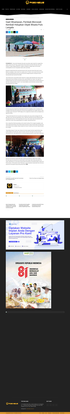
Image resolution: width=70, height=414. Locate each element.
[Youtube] (56, 405)
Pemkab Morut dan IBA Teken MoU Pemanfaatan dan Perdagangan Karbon (14, 179)
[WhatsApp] (12, 32)
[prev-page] (6, 210)
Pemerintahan (11, 19)
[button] (67, 9)
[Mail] (53, 405)
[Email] (14, 32)
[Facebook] (64, 12)
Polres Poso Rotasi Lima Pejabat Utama (36, 178)
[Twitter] (68, 12)
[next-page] (8, 210)
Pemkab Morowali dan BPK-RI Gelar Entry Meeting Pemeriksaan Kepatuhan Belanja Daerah (38, 205)
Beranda (7, 17)
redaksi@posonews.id (30, 408)
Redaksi (9, 29)
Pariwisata (11, 17)
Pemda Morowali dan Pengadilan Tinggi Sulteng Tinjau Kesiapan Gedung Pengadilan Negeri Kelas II (24, 205)
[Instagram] (66, 12)
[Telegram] (17, 32)
